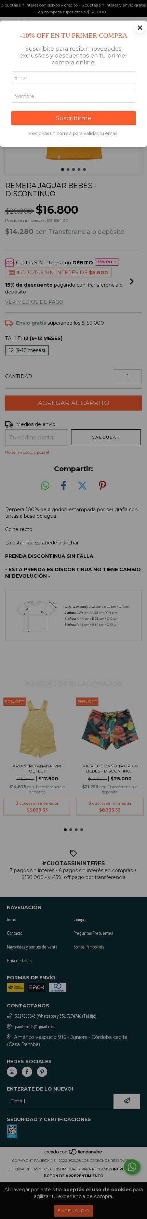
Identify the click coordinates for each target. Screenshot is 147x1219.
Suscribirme (73, 118)
